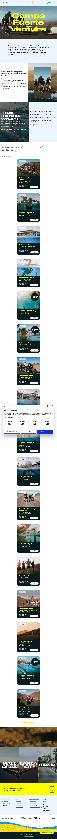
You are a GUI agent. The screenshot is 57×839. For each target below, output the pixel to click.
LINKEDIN (52, 792)
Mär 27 (7, 149)
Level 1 (16, 147)
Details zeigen (47, 427)
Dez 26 (7, 147)
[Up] (52, 836)
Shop (44, 804)
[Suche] (54, 3)
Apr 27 (3, 147)
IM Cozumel (33, 803)
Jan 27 (3, 149)
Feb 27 (12, 147)
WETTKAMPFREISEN (34, 799)
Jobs (44, 808)
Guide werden (46, 810)
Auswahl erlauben (28, 431)
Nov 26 (12, 149)
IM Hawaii (33, 801)
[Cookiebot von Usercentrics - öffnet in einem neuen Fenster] (48, 406)
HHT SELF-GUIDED (5, 799)
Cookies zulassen (44, 431)
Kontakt (45, 803)
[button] (5, 2)
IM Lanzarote (33, 805)
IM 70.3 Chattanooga (36, 807)
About (44, 799)
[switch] (22, 424)
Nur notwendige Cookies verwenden (12, 432)
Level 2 (21, 147)
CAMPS (17, 799)
